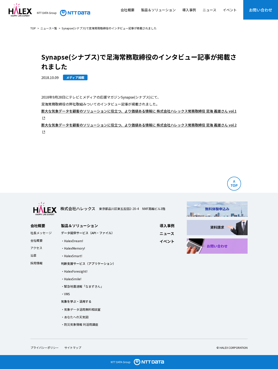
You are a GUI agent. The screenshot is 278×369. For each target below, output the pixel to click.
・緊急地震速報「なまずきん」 (82, 286)
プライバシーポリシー (44, 348)
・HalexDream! (72, 241)
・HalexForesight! (74, 271)
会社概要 (127, 9)
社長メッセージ (41, 233)
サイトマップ (72, 348)
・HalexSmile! (71, 279)
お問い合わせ (260, 10)
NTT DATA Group (121, 362)
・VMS (65, 294)
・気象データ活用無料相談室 (81, 309)
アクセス (36, 248)
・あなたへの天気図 (74, 317)
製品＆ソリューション (158, 9)
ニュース (209, 9)
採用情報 (36, 263)
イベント (230, 9)
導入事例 (189, 9)
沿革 (33, 255)
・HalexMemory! (73, 248)
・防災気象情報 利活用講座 (79, 324)
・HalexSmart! (71, 256)
